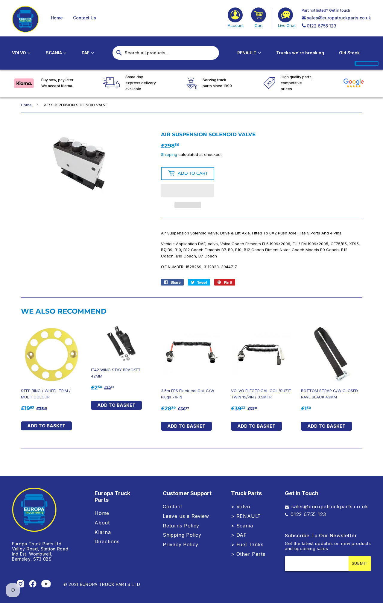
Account (236, 25)
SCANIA (54, 52)
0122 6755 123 (321, 25)
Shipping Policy (182, 535)
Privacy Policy (180, 544)
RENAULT (247, 52)
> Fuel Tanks (247, 544)
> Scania (242, 526)
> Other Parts (248, 554)
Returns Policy (181, 526)
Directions (107, 541)
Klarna (103, 532)
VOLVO (19, 52)
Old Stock (349, 52)
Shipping (169, 154)
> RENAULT (246, 516)
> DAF (239, 535)
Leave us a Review (186, 516)
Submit (360, 563)
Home (57, 17)
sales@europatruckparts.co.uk (339, 17)
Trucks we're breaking (300, 52)
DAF (86, 52)
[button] (187, 190)
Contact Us (84, 17)
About (102, 523)
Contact (172, 507)
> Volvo (240, 507)
